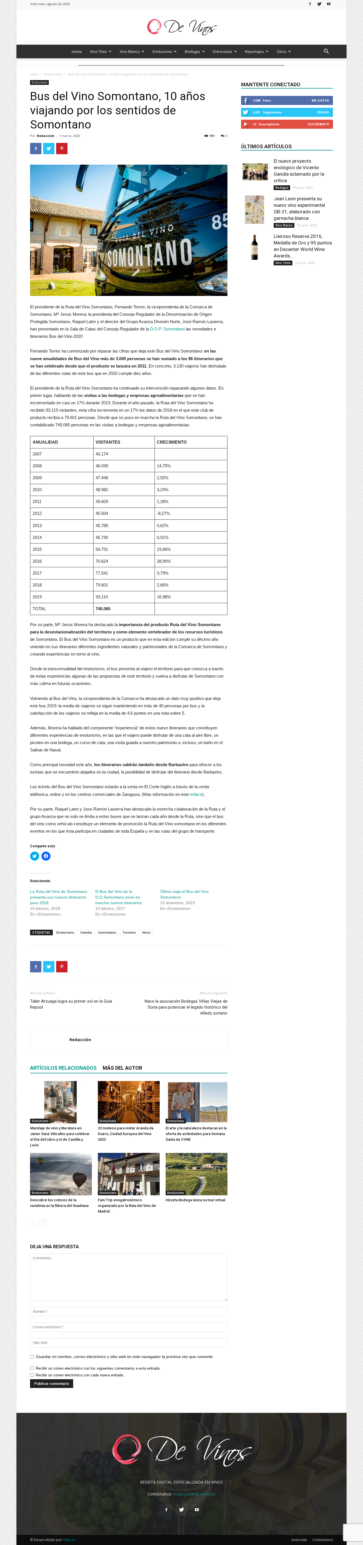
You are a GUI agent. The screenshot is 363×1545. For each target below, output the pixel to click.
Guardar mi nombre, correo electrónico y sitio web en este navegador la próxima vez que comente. (125, 1356)
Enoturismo (162, 51)
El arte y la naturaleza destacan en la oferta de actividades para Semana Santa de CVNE (196, 1134)
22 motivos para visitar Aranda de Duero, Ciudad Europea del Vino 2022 (126, 1134)
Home (77, 51)
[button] (326, 52)
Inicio (34, 74)
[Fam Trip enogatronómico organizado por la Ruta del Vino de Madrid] (129, 1174)
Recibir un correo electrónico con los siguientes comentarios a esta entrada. (98, 1368)
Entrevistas (222, 51)
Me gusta (320, 100)
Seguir (323, 112)
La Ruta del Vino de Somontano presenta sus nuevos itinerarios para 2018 (58, 897)
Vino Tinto (98, 51)
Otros (281, 51)
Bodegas (192, 51)
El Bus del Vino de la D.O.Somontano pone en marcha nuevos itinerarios (118, 897)
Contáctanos (323, 1539)
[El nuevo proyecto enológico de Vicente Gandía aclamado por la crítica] (255, 172)
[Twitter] (319, 4)
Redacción (45, 136)
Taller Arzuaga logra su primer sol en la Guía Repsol (71, 1004)
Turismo (129, 932)
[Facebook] (310, 4)
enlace (196, 794)
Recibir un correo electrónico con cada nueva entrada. (80, 1375)
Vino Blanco (130, 51)
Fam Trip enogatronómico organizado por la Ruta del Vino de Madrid (127, 1205)
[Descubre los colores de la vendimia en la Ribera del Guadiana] (61, 1174)
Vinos (146, 932)
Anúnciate (299, 1539)
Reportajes (254, 51)
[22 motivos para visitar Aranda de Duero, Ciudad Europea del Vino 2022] (129, 1102)
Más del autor (122, 1068)
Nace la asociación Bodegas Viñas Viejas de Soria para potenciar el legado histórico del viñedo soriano (186, 1007)
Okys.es (69, 1539)
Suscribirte (318, 124)
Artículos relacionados (63, 1068)
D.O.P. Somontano (167, 328)
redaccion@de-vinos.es (194, 1494)
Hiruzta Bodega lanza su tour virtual (195, 1200)
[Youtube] (328, 4)
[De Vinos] (181, 27)
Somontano (107, 932)
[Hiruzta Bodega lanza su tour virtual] (196, 1174)
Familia (86, 932)
